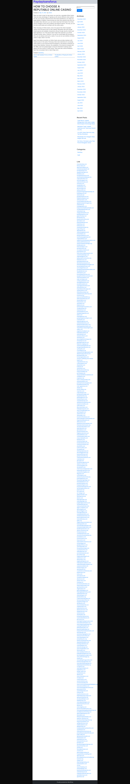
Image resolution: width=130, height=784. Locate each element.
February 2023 (81, 84)
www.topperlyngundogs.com (84, 624)
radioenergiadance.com (83, 232)
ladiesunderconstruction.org (84, 258)
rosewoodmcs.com (82, 679)
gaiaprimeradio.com (82, 494)
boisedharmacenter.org (83, 384)
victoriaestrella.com (82, 546)
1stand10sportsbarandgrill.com (85, 327)
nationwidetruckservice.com (84, 541)
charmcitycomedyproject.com (84, 468)
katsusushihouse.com (82, 454)
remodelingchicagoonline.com (84, 660)
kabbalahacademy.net (82, 332)
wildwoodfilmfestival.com (83, 242)
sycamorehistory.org (82, 681)
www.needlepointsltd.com (83, 652)
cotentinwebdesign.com (83, 255)
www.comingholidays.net (83, 410)
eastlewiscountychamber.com (84, 423)
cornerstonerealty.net (82, 682)
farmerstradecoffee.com (83, 600)
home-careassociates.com (83, 379)
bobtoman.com (81, 225)
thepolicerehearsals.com (83, 420)
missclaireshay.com (82, 164)
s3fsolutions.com (81, 272)
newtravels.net (80, 195)
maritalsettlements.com (83, 514)
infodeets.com (80, 173)
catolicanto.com (81, 368)
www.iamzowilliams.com (83, 686)
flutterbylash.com (81, 737)
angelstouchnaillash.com (83, 331)
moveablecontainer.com (83, 250)
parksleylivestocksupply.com (84, 383)
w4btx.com (80, 329)
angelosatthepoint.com (83, 561)
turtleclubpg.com (81, 543)
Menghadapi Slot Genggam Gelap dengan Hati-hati (86, 137)
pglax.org (79, 520)
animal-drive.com (81, 580)
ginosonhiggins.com (82, 511)
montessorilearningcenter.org (84, 720)
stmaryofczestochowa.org (83, 477)
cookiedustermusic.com (83, 533)
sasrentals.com (80, 337)
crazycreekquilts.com (82, 438)
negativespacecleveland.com (84, 522)
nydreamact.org (81, 211)
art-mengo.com (81, 493)
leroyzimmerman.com (82, 746)
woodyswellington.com (83, 699)
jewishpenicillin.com (82, 355)
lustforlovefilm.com (82, 447)
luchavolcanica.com (82, 538)
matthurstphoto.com (82, 724)
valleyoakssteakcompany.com (84, 564)
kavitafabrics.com (81, 536)
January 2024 (80, 54)
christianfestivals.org (82, 504)
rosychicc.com (80, 391)
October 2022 (81, 94)
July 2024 (80, 40)
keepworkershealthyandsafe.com (85, 208)
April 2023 (80, 78)
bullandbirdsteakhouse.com (84, 653)
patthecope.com (81, 572)
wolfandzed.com (81, 673)
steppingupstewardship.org (84, 664)
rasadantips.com (81, 185)
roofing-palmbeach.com (83, 280)
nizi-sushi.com (80, 491)
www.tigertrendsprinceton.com (85, 621)
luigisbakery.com (81, 669)
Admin (50, 12)
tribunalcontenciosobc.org (83, 425)
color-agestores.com (82, 386)
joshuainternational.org (83, 616)
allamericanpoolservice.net (84, 353)
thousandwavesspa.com (83, 548)
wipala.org (79, 387)
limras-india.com (81, 165)
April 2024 (80, 46)
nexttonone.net (81, 613)
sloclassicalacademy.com (83, 426)
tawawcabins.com (81, 300)
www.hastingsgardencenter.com (85, 687)
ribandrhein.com (81, 365)
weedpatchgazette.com (83, 313)
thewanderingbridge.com (83, 480)
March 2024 (80, 48)
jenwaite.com (80, 742)
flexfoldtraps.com (81, 632)
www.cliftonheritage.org (83, 656)
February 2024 (81, 51)
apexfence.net (80, 776)
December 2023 (81, 57)
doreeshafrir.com (81, 467)
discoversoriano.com (82, 407)
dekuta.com (80, 674)
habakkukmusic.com (82, 611)
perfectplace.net (81, 373)
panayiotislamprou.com (83, 235)
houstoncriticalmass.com (83, 417)
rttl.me (78, 765)
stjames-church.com (82, 464)
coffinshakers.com (81, 475)
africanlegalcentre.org (82, 452)
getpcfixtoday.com (82, 216)
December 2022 (81, 89)
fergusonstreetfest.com (83, 721)
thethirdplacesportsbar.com (84, 695)
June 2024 (80, 43)
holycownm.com (81, 540)
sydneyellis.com (81, 348)
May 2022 (80, 108)
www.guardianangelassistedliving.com (86, 710)
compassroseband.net (82, 577)
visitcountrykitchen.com (83, 506)
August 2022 (80, 100)
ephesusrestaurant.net (82, 697)
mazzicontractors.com (82, 694)
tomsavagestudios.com (83, 357)
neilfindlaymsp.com (82, 551)
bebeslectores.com (82, 259)
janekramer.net (80, 489)
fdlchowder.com (81, 650)
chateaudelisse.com (82, 238)
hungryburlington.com (82, 485)
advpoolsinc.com (81, 559)
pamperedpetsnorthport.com (84, 318)
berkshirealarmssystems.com (84, 306)
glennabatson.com (81, 430)
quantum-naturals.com (82, 718)
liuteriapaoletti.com (82, 524)
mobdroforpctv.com (82, 399)
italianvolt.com (80, 305)
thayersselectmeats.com (83, 585)
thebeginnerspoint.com (83, 408)
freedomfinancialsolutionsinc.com (85, 630)
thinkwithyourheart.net (82, 292)
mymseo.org (80, 758)
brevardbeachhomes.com (83, 274)
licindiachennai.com (82, 170)
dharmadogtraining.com (83, 762)
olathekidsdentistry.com (83, 323)
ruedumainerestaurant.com (84, 457)
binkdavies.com (81, 439)
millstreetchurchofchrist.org (84, 731)
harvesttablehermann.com (83, 266)
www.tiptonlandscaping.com (84, 663)
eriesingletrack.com (82, 316)
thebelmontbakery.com (83, 198)
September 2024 (81, 35)
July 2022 (80, 102)
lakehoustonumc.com (82, 609)
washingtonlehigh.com (82, 668)
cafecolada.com (81, 405)
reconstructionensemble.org (84, 535)
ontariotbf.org (80, 204)
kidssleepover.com (81, 193)
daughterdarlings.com (82, 172)
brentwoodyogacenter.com (84, 661)
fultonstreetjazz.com (82, 246)
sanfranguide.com (81, 412)
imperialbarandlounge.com (83, 289)
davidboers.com (81, 603)
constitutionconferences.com (84, 571)
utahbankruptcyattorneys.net (84, 293)
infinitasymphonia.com (82, 451)
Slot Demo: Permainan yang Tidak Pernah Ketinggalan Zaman (86, 141)
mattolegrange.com (82, 501)
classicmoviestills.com (82, 404)
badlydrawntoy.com (82, 608)
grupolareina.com (81, 251)
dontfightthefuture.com (83, 282)
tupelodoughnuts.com (82, 321)
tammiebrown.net (81, 496)
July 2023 (80, 70)
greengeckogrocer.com (83, 342)
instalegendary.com (82, 206)
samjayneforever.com (82, 723)
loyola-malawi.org (81, 389)
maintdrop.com (81, 224)
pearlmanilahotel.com (82, 222)
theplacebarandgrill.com (83, 556)
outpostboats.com (81, 392)
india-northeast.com (82, 279)
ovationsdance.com (82, 363)
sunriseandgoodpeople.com (84, 525)
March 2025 (80, 24)
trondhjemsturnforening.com (84, 711)
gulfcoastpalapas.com (82, 590)
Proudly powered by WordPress (65, 782)
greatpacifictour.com (82, 545)
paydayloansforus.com (82, 196)
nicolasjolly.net (80, 449)
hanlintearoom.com (82, 739)
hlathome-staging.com (82, 344)
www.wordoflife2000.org (83, 297)
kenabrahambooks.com (83, 442)
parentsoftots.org (81, 596)
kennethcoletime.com (82, 483)
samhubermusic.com (82, 775)
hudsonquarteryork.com (83, 703)
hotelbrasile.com (81, 245)
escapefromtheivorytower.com (85, 276)
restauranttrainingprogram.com (85, 352)
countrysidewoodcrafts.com (84, 201)
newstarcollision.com (82, 336)
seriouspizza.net (81, 575)
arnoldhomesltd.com (82, 284)
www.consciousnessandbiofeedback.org (87, 684)
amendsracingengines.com (83, 634)
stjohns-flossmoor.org (82, 530)
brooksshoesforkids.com (83, 583)
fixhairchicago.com (82, 567)
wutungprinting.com (82, 512)
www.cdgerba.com (81, 707)
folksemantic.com (81, 301)
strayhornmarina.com (82, 431)
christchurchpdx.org (82, 441)
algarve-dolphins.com (82, 507)
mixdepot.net (80, 677)
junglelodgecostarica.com (83, 502)
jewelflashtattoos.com (82, 214)
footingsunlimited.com (82, 643)
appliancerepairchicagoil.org (84, 203)
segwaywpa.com (81, 588)
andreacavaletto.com (82, 381)
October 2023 (81, 62)
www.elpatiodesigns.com (83, 702)
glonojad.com (80, 460)
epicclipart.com (81, 220)
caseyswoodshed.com (82, 566)
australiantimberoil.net (82, 261)
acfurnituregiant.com (82, 180)
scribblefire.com (81, 376)
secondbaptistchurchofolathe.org (85, 757)
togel (78, 155)
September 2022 (81, 97)
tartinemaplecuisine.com (83, 488)
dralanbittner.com (81, 310)
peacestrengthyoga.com (83, 629)
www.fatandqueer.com (82, 637)
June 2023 (80, 73)
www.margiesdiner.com (83, 648)
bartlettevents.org (81, 248)
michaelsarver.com (81, 340)
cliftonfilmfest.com (81, 287)
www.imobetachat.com (83, 605)
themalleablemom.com (82, 481)
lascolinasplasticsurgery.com (84, 655)
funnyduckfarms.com (82, 741)
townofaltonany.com (82, 519)
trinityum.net (80, 692)
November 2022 (81, 92)
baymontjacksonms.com (83, 517)
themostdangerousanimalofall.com (86, 418)
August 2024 (80, 38)
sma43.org (79, 658)
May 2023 (80, 75)
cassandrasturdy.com (82, 400)
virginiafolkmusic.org (82, 361)
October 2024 (81, 32)
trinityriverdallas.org (82, 371)
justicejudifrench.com (82, 478)
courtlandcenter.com (82, 549)
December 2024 (81, 30)
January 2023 (80, 86)
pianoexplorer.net (81, 689)
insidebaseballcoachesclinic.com (85, 728)
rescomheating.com (82, 767)
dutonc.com (80, 498)
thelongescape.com (82, 499)
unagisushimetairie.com (83, 212)
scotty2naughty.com (82, 465)
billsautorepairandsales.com (84, 716)
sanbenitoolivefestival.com (84, 402)
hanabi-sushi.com (81, 671)
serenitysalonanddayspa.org (84, 177)
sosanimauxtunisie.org (82, 227)
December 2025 (81, 19)
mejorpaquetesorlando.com (84, 326)
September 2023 (81, 65)
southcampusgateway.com (84, 237)
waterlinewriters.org (82, 593)
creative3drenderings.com (83, 598)
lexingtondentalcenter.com (83, 347)
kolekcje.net (80, 366)
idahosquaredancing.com (83, 298)
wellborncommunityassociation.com (86, 240)
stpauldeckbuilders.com (83, 642)
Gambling (41, 52)
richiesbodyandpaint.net (83, 169)
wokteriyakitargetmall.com (84, 345)
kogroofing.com (81, 229)
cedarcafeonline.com (82, 178)
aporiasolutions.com (82, 587)
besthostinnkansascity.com (84, 770)
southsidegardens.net (82, 690)
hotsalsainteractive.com (83, 175)
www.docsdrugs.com (82, 647)
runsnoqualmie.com (82, 645)
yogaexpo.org (80, 378)
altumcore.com (80, 579)
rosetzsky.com (80, 459)
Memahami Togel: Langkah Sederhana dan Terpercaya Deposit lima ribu (86, 128)
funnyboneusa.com (82, 532)
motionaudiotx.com (82, 763)
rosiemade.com (81, 319)
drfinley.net (80, 747)
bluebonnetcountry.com (83, 219)
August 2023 (80, 67)
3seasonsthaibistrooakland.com (85, 374)
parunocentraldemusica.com (84, 708)
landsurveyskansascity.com (84, 640)
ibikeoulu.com (80, 473)
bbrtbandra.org (81, 217)
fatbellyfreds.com (81, 700)
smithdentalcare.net (82, 771)
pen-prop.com (80, 619)
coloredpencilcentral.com (83, 285)
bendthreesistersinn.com (83, 528)
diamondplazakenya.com (83, 713)
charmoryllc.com (81, 413)
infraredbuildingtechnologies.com (85, 264)
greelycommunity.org (82, 455)
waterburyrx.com (81, 558)
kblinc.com (79, 314)
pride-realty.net (81, 734)
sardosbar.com (80, 303)
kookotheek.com (81, 233)
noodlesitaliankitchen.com (83, 209)
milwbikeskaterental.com (83, 515)
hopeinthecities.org (82, 395)
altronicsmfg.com (81, 188)
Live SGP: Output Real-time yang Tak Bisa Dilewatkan (85, 133)
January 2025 (80, 27)
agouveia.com (80, 755)
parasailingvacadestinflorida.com (85, 733)
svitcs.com (79, 574)
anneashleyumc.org (82, 639)
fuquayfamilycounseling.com (84, 754)
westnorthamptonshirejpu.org (84, 243)
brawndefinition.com (82, 434)
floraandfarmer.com (82, 271)
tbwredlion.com (81, 715)
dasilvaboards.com (82, 428)
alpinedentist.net (81, 230)
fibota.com (79, 705)
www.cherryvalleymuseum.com (85, 253)
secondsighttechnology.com (84, 339)
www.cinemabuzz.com (82, 676)
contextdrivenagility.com (83, 472)
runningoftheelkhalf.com (83, 626)
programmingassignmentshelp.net (85, 191)
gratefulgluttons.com (82, 397)
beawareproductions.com (83, 470)
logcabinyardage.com (82, 601)
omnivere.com (80, 183)
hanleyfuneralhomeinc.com (84, 324)
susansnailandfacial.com (83, 618)
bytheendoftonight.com (83, 394)
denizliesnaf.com (81, 569)
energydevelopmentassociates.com (86, 269)
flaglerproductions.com (83, 433)
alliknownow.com (81, 421)
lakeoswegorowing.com (83, 752)
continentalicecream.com (83, 436)
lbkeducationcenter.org (83, 370)
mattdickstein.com (81, 606)
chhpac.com (80, 760)
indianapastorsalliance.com (84, 562)
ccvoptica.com (80, 666)
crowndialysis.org (81, 350)
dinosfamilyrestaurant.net (83, 263)
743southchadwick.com (83, 277)
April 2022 (80, 111)
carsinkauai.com (81, 729)
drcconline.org (80, 554)
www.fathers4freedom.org (83, 622)
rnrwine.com (80, 750)
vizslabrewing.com (81, 308)
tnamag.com (80, 582)
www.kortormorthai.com (83, 635)
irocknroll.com (80, 295)
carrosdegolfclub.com (82, 267)
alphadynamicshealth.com (83, 736)
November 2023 (81, 59)
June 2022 (80, 105)
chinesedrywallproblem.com (84, 527)
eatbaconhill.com (81, 190)
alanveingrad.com (81, 509)
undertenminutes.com (82, 182)
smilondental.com (81, 334)
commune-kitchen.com (83, 444)
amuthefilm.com (81, 446)
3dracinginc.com (81, 415)
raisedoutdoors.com (82, 290)
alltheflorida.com (81, 726)
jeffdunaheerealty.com (82, 627)
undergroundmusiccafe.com (84, 773)
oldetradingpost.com (82, 256)
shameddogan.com (82, 595)
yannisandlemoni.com (82, 311)
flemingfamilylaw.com (82, 749)
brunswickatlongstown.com (84, 486)
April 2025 (80, 21)
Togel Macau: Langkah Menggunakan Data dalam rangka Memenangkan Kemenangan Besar (86, 122)
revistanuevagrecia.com (83, 462)
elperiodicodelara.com (82, 167)
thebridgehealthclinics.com (84, 592)
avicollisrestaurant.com (83, 553)
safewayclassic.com (82, 199)
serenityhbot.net (81, 614)
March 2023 (80, 81)
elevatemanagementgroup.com (85, 744)
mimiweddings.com (82, 768)
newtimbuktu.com (81, 186)
